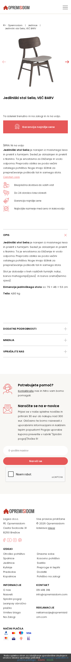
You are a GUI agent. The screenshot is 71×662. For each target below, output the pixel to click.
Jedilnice (9, 563)
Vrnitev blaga (12, 612)
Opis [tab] (6, 235)
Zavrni (41, 659)
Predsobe (9, 572)
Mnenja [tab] (8, 340)
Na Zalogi (9, 617)
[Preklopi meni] (65, 7)
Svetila (41, 563)
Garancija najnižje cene (38, 127)
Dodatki (42, 572)
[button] (67, 62)
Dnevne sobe (45, 554)
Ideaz (51, 528)
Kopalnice (9, 576)
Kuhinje (7, 567)
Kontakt (42, 585)
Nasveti (8, 594)
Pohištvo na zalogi (48, 576)
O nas (7, 590)
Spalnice (8, 558)
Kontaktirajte (26, 391)
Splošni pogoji (12, 599)
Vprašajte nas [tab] (13, 351)
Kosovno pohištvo (48, 558)
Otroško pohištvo (14, 554)
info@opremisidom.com (51, 594)
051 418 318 (43, 590)
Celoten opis (11, 177)
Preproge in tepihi (48, 567)
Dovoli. (50, 659)
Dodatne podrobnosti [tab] (19, 329)
